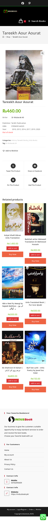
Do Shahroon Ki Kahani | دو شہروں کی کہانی (12, 369)
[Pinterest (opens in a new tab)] (28, 3)
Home (6, 450)
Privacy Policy (9, 464)
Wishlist (38, 509)
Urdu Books (33, 140)
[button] (42, 53)
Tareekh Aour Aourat (20, 37)
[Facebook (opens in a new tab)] (21, 3)
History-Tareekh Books (19, 140)
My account (9, 455)
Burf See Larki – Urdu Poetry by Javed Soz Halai (35, 370)
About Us (8, 459)
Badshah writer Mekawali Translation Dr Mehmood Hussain (35, 242)
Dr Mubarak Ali (18, 117)
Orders (31, 509)
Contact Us (8, 469)
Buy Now (12, 254)
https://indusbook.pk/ (20, 494)
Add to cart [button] (12, 248)
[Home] (3, 37)
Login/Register (22, 509)
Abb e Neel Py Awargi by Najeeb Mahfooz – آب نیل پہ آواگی (12, 306)
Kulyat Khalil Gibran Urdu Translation (12, 236)
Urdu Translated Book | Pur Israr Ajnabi (35, 303)
